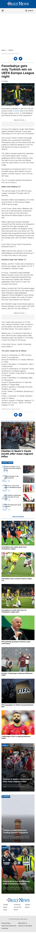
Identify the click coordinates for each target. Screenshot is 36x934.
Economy (17, 904)
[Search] (26, 10)
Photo (16, 910)
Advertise (5, 928)
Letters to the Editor (25, 926)
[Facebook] (15, 58)
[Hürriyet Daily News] (18, 4)
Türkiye (5, 904)
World (5, 907)
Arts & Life (17, 907)
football (16, 111)
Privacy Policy (6, 923)
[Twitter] (20, 58)
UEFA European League (8, 409)
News (4, 50)
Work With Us (22, 923)
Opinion (27, 904)
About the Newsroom (9, 926)
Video (5, 910)
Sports (10, 50)
